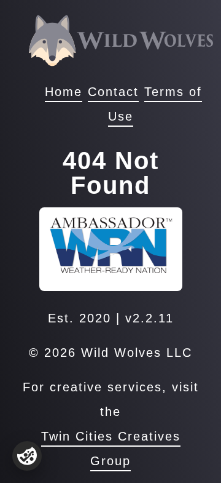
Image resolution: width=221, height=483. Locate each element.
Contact (113, 91)
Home (63, 91)
